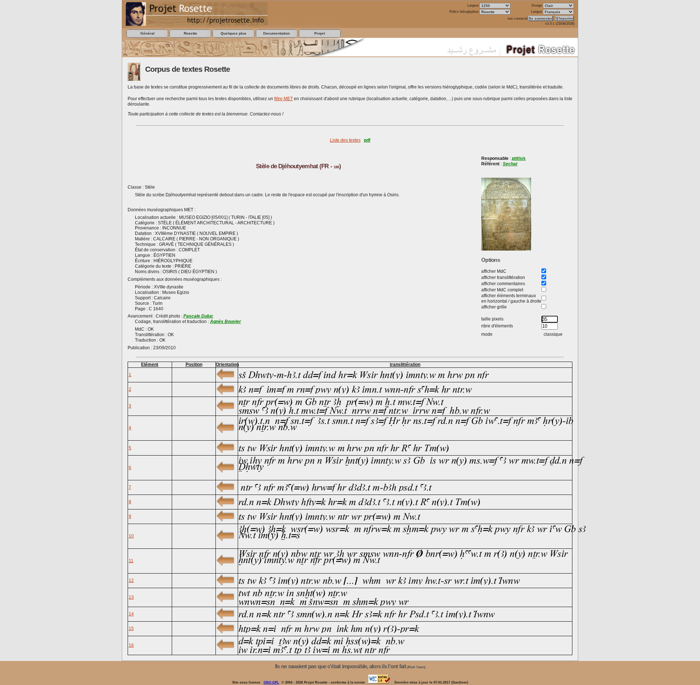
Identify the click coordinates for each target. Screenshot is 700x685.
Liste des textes (345, 140)
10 (131, 536)
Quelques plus (233, 33)
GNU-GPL (271, 682)
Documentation (276, 33)
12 (131, 580)
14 (131, 614)
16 (131, 645)
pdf (367, 140)
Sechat (510, 164)
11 (131, 561)
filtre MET (283, 99)
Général (147, 33)
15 (131, 628)
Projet (319, 33)
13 (131, 597)
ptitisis (519, 158)
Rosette (190, 33)
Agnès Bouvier (225, 321)
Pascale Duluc (198, 316)
